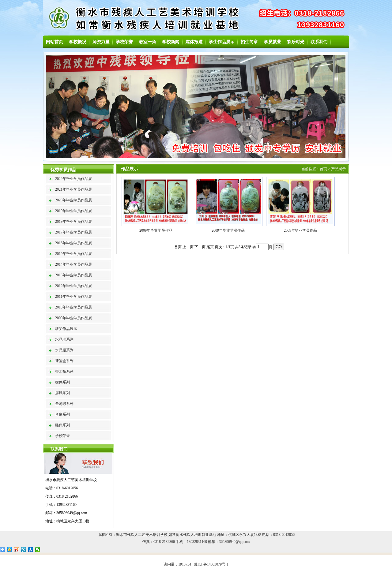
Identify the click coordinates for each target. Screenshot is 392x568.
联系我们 (319, 41)
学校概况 (77, 41)
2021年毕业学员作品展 (73, 189)
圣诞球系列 (64, 404)
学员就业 (272, 41)
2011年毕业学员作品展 (73, 296)
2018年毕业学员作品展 (73, 221)
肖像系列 (62, 414)
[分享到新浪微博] (16, 549)
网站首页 (54, 41)
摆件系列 (62, 382)
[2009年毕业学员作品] (156, 225)
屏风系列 (62, 393)
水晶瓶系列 (64, 350)
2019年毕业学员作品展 (73, 211)
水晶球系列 (64, 339)
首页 (323, 169)
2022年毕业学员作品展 (73, 179)
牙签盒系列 (64, 361)
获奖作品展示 (66, 329)
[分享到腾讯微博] (23, 549)
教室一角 (147, 41)
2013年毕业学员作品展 (73, 275)
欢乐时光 (295, 41)
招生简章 (249, 41)
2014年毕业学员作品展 (73, 264)
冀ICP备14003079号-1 (211, 564)
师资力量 (101, 41)
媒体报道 (194, 41)
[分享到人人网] (30, 549)
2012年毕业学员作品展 (73, 286)
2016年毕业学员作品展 (73, 243)
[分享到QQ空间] (9, 549)
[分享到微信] (37, 549)
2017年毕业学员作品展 (73, 232)
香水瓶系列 (64, 371)
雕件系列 (62, 425)
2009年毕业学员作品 (155, 230)
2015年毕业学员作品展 (73, 254)
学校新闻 (170, 41)
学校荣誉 (124, 41)
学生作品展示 (222, 41)
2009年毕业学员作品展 (73, 318)
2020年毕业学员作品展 (73, 200)
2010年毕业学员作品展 (73, 307)
